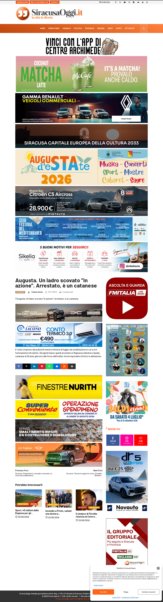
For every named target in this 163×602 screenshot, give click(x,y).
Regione (100, 28)
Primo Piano (53, 28)
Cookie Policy (116, 597)
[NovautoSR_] (127, 482)
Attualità (129, 28)
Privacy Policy (61, 599)
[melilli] (127, 350)
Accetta (103, 592)
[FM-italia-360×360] (127, 298)
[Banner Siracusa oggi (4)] (81, 201)
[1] (127, 549)
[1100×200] (81, 136)
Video (110, 28)
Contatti (54, 2)
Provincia (89, 28)
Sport (119, 28)
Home (42, 28)
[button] (158, 568)
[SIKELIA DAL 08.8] (81, 257)
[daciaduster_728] (58, 312)
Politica (78, 28)
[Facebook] (115, 2)
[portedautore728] (58, 386)
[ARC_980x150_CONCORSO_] (81, 46)
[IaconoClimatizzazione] (58, 334)
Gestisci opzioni (148, 592)
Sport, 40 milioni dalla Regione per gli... (87, 512)
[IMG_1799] (58, 409)
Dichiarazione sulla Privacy (130, 597)
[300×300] (127, 402)
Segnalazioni (22, 2)
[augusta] (81, 167)
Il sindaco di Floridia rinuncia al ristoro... (56, 515)
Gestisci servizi (98, 585)
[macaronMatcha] (81, 74)
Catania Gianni (37, 292)
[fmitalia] (81, 229)
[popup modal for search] (144, 28)
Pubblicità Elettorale (124, 37)
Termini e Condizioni (88, 599)
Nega (126, 592)
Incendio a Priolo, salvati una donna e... (28, 512)
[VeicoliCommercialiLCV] (81, 108)
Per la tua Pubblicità (39, 2)
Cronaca (67, 28)
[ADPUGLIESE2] (58, 454)
